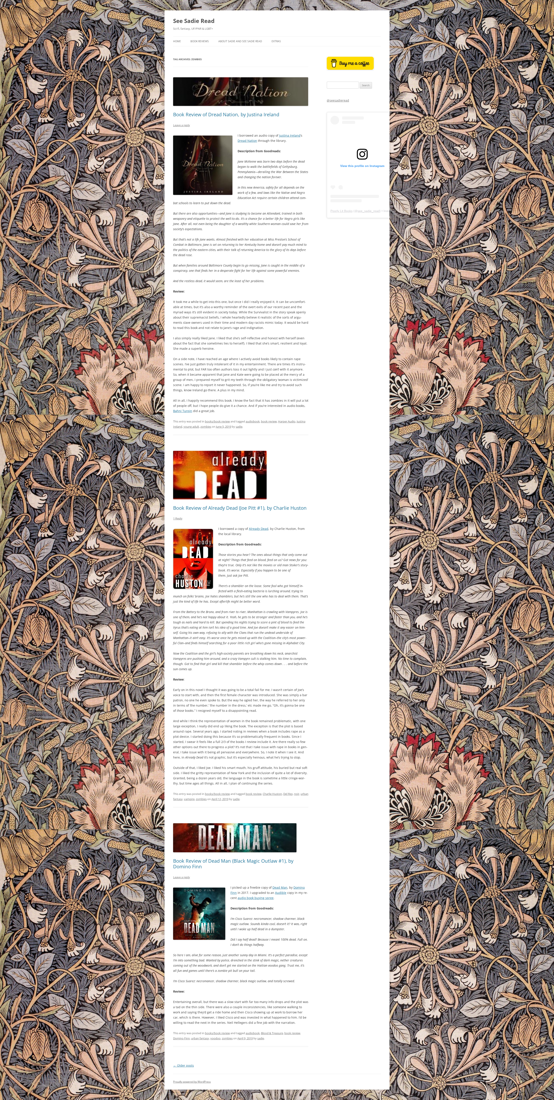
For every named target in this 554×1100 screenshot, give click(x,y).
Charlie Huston (272, 794)
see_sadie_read (369, 211)
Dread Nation (247, 141)
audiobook (253, 421)
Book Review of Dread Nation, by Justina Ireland (226, 114)
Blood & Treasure (272, 1033)
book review (269, 421)
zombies (205, 427)
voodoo (215, 1038)
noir (296, 794)
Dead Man (279, 887)
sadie (239, 427)
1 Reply (177, 518)
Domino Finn (181, 1038)
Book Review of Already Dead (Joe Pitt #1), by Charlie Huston (240, 508)
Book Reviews (199, 41)
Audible (280, 893)
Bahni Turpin (182, 411)
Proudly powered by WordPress (192, 1082)
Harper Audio (286, 421)
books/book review (217, 421)
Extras (276, 41)
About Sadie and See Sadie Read (240, 41)
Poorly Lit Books (341, 211)
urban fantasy (200, 1038)
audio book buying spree (256, 898)
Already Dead (258, 529)
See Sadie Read (193, 21)
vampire (189, 799)
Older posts (183, 1065)
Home (177, 41)
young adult (191, 427)
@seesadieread (338, 100)
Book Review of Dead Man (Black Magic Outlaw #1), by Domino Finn (233, 863)
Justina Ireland (289, 135)
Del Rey (288, 794)
